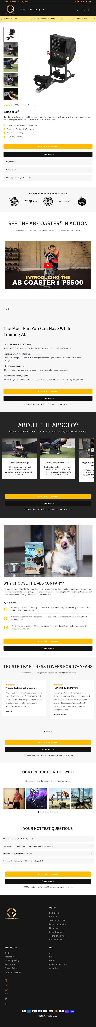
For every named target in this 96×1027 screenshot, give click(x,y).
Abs (51, 953)
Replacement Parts (58, 965)
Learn (31, 10)
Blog (7, 953)
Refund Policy (11, 965)
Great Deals (55, 968)
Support (41, 10)
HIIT (51, 957)
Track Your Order (57, 921)
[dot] (44, 731)
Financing (54, 928)
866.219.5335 (10, 2)
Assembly (9, 957)
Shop (23, 10)
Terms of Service (57, 936)
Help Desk (54, 913)
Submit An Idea (56, 932)
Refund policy (55, 940)
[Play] (48, 265)
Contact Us (23, 2)
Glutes (52, 961)
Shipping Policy (12, 961)
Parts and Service (57, 925)
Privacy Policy (11, 968)
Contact (53, 917)
